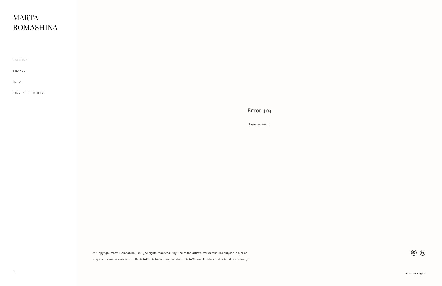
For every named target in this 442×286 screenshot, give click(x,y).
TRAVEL (19, 71)
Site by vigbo (415, 273)
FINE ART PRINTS (28, 93)
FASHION (20, 60)
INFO (17, 82)
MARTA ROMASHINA (35, 22)
